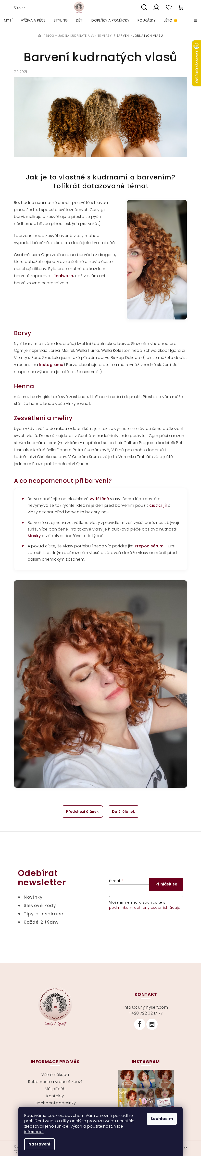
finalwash (63, 276)
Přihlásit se (166, 884)
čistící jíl (158, 505)
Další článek (123, 811)
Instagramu (51, 364)
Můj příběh (55, 1089)
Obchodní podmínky (55, 1103)
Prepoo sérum (149, 546)
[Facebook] (139, 1024)
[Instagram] (152, 1024)
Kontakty (55, 1096)
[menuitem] (8, 20)
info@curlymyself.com (146, 1007)
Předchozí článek (82, 811)
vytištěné (99, 499)
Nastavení (39, 1144)
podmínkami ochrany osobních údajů (144, 907)
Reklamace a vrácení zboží (55, 1082)
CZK (17, 7)
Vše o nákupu (55, 1074)
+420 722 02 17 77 (146, 1013)
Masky (34, 536)
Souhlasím (162, 1118)
